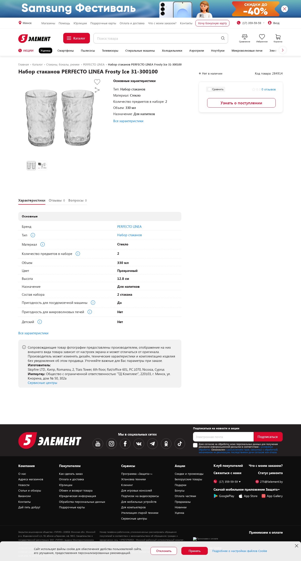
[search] (223, 38)
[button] (282, 50)
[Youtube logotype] (98, 443)
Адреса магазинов (30, 479)
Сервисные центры (42, 382)
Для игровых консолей (136, 490)
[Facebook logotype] (125, 443)
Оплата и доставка (132, 23)
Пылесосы (88, 50)
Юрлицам (80, 23)
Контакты (186, 23)
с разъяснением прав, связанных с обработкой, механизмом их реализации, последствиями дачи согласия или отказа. (238, 451)
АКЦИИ (28, 50)
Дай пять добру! (29, 507)
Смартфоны (66, 50)
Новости (24, 485)
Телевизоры (110, 50)
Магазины (48, 23)
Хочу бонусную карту (212, 23)
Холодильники (172, 50)
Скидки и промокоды (189, 474)
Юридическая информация (77, 496)
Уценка (45, 50)
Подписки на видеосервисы (140, 496)
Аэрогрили (196, 50)
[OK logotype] (166, 443)
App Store (250, 496)
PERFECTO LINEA (129, 226)
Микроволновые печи (247, 50)
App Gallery (275, 496)
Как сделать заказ (71, 474)
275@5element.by (271, 482)
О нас (22, 474)
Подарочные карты (103, 23)
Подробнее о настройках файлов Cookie (239, 551)
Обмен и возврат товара (76, 490)
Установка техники (133, 479)
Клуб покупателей (228, 466)
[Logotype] (34, 38)
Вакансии (24, 496)
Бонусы (179, 490)
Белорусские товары (188, 479)
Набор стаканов (129, 235)
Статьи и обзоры (29, 490)
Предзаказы (183, 502)
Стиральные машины (140, 50)
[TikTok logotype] (180, 443)
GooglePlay (226, 496)
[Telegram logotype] (152, 443)
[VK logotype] (139, 443)
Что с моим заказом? (162, 23)
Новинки (181, 507)
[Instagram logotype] (111, 443)
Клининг (127, 485)
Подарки (180, 485)
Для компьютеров (133, 507)
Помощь (64, 23)
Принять (195, 551)
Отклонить (163, 551)
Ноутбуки (218, 50)
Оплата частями (185, 496)
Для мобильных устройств (138, 502)
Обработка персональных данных (82, 502)
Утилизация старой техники (139, 513)
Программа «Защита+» (136, 474)
